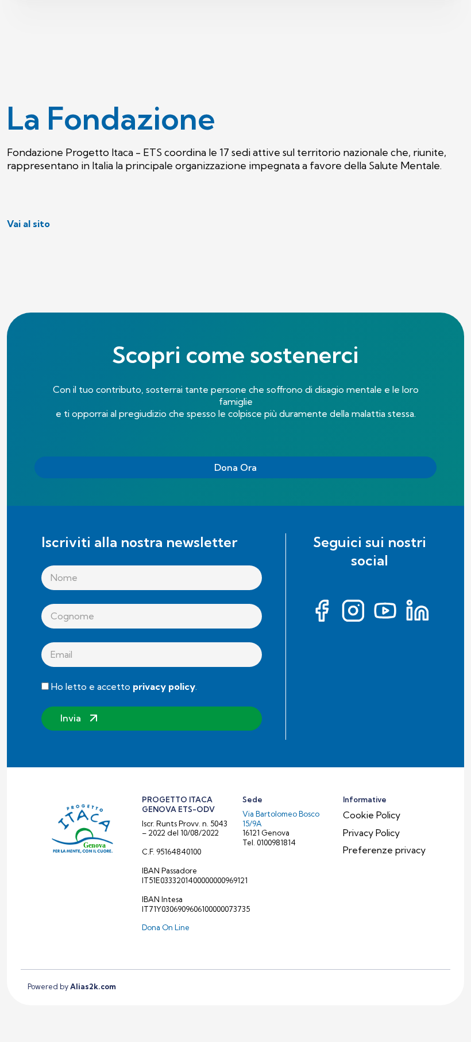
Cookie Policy (371, 815)
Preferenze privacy (384, 850)
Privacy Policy (371, 832)
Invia (70, 718)
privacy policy (164, 686)
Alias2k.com (93, 986)
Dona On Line (166, 927)
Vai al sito (28, 223)
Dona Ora (235, 467)
